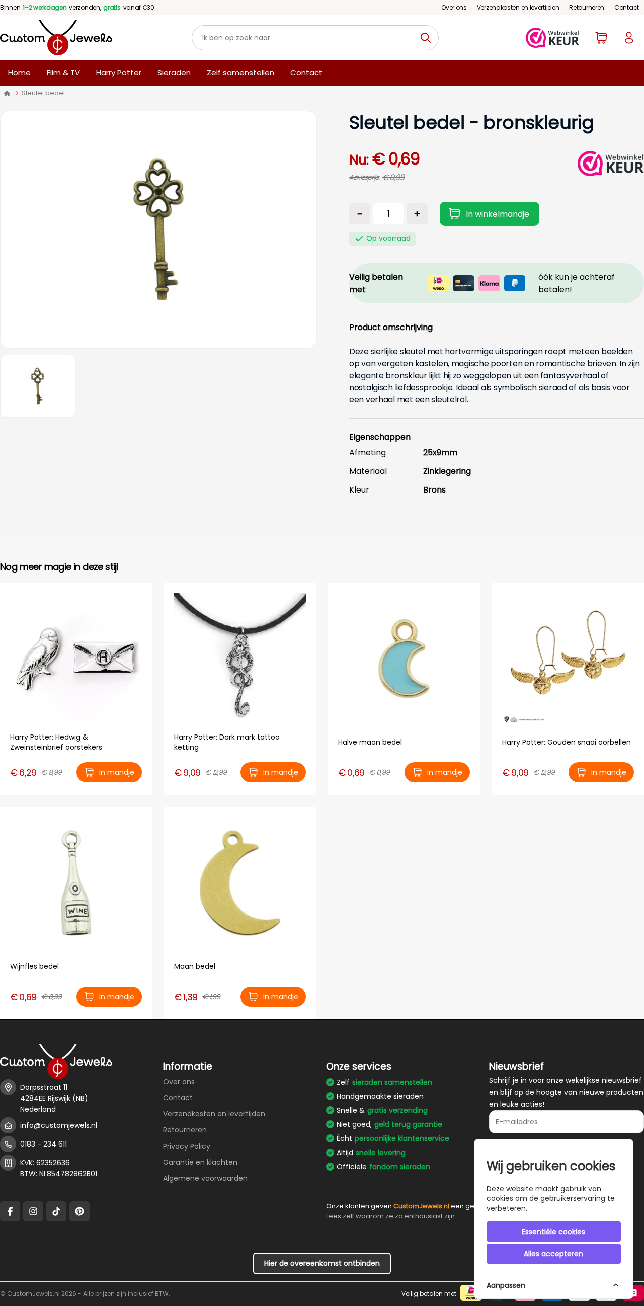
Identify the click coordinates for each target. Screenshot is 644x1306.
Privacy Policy (186, 1146)
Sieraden (174, 72)
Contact (626, 7)
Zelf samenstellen (240, 72)
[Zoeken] (428, 37)
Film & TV (63, 72)
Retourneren (586, 7)
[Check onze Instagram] (33, 1211)
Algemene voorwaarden (205, 1178)
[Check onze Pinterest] (79, 1211)
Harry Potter (118, 72)
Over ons (454, 7)
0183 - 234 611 (43, 1144)
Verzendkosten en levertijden (518, 7)
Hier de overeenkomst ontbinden (322, 1263)
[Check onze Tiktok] (56, 1211)
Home (19, 72)
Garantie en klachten (200, 1162)
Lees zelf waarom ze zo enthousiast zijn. (391, 1216)
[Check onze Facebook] (10, 1211)
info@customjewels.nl (58, 1125)
